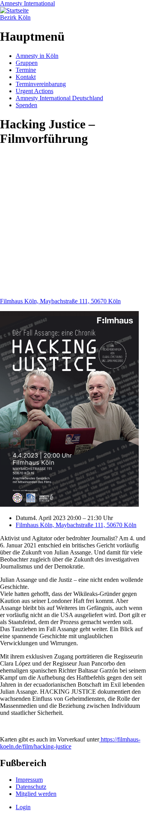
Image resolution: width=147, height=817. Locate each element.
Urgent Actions (34, 91)
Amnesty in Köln (37, 55)
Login (23, 807)
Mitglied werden (36, 793)
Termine (26, 70)
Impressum (29, 779)
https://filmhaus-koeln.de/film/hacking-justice (70, 743)
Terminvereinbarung (41, 84)
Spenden (26, 105)
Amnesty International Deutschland (59, 98)
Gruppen (27, 62)
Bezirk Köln (15, 17)
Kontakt (26, 77)
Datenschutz (31, 786)
